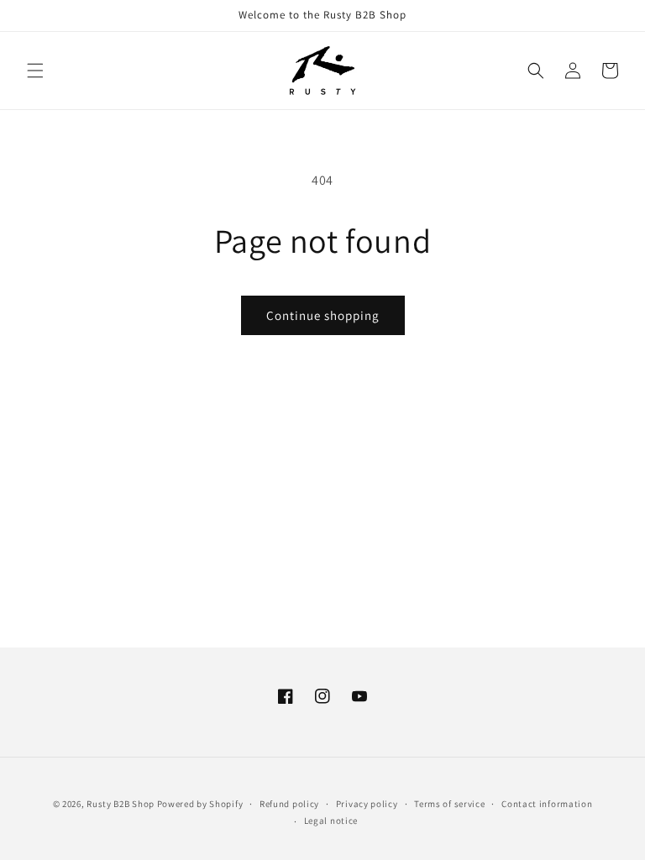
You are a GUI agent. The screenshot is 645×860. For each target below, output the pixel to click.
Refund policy (289, 804)
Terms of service (449, 804)
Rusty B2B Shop (121, 804)
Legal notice (331, 820)
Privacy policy (367, 804)
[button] (35, 70)
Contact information (546, 804)
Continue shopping (323, 315)
